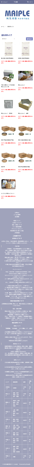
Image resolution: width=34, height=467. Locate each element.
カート (31, 2)
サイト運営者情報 (17, 226)
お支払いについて (17, 222)
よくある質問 (17, 214)
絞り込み (29, 39)
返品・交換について (17, 224)
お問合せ (17, 212)
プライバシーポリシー (17, 228)
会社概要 (17, 216)
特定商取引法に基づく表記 (17, 230)
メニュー (5, 2)
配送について (17, 220)
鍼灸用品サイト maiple (12, 464)
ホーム (2, 26)
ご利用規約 (17, 232)
